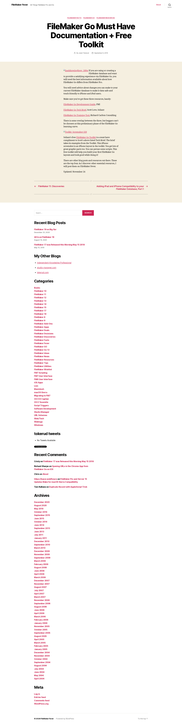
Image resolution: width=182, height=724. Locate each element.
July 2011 (38, 535)
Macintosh (39, 389)
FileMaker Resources (105, 18)
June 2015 (39, 518)
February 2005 (41, 646)
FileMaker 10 (40, 291)
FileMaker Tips (41, 363)
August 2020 (40, 505)
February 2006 (41, 620)
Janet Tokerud (84, 53)
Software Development (45, 409)
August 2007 (40, 587)
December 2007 (42, 580)
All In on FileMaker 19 (44, 237)
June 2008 (39, 571)
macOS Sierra (40, 392)
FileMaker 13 (40, 301)
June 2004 (39, 672)
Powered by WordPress (65, 719)
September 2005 (42, 633)
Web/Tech (39, 418)
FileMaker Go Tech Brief (75, 110)
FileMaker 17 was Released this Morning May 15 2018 (59, 245)
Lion (36, 386)
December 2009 (42, 551)
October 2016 (40, 512)
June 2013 (39, 531)
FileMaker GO (89, 18)
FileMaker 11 (40, 294)
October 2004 (40, 659)
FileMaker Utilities (42, 366)
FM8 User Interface (43, 379)
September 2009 (42, 558)
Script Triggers (41, 405)
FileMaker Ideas (41, 353)
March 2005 (40, 643)
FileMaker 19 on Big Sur (45, 229)
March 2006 (40, 616)
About (158, 5)
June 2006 (39, 610)
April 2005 (39, 639)
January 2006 (40, 623)
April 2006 (39, 613)
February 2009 (41, 564)
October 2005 (40, 629)
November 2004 (42, 656)
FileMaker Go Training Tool (77, 115)
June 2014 (39, 525)
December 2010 (41, 541)
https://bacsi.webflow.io (45, 479)
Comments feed (41, 700)
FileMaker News (41, 356)
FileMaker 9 (39, 320)
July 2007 (39, 590)
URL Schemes (40, 415)
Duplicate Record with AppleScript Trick (68, 487)
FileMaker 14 (40, 304)
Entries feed (40, 697)
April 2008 (39, 574)
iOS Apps (38, 382)
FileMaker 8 (39, 317)
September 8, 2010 (101, 53)
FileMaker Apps (41, 327)
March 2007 (40, 597)
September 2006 (42, 603)
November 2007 (42, 584)
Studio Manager (41, 412)
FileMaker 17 (40, 310)
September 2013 (42, 528)
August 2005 (40, 636)
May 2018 (38, 508)
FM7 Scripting (40, 373)
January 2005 (40, 649)
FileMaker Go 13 (41, 350)
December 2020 (42, 502)
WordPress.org (41, 704)
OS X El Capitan (41, 399)
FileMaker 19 (40, 314)
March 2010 (39, 548)
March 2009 (40, 561)
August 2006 (40, 607)
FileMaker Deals (41, 330)
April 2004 (39, 678)
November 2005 (42, 626)
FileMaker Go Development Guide (79, 104)
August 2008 (40, 567)
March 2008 (40, 577)
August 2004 (40, 665)
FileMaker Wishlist (43, 369)
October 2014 (40, 522)
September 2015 (42, 515)
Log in (37, 694)
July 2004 (39, 669)
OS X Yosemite (41, 402)
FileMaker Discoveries (44, 337)
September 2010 (42, 544)
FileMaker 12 (40, 297)
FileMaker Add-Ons (43, 324)
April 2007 (39, 593)
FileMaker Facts (74, 18)
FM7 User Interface (43, 376)
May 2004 (39, 675)
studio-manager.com (46, 267)
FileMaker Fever (19, 5)
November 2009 (42, 554)
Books (37, 288)
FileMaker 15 (40, 307)
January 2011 (40, 538)
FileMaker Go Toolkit (86, 137)
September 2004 (42, 662)
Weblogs (38, 422)
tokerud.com (43, 272)
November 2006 (42, 600)
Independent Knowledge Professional (54, 263)
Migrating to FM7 (42, 395)
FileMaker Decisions (43, 333)
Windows (38, 425)
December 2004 (42, 652)
